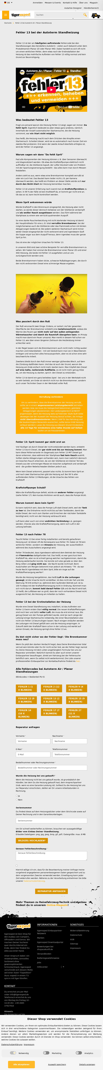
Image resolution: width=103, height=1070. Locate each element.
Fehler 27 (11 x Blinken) (75, 713)
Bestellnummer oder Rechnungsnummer (36, 762)
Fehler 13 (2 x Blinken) (51, 700)
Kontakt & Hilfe (70, 3)
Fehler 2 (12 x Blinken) (51, 688)
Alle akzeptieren (21, 1065)
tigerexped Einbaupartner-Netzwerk (49, 932)
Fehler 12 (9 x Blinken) (26, 700)
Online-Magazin (57, 905)
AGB (72, 939)
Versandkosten (44, 954)
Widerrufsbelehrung (79, 931)
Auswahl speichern (57, 1064)
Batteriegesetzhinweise (48, 958)
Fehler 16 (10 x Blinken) (24, 713)
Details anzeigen (87, 1064)
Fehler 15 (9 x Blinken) (77, 700)
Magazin (94, 3)
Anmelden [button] (38, 3)
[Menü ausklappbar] (5, 15)
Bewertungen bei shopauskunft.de (45, 948)
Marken (40, 938)
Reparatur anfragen (51, 891)
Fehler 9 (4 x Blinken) (76, 688)
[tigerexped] (18, 926)
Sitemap (74, 944)
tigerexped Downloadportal (50, 942)
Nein (20, 800)
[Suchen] (85, 15)
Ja (19, 796)
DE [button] (8, 3)
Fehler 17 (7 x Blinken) (51, 712)
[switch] (13, 1052)
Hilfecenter (42, 967)
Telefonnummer (60, 749)
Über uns (83, 3)
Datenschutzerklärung (34, 881)
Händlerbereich (91, 8)
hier (78, 661)
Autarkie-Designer (73, 8)
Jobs (39, 962)
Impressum (75, 948)
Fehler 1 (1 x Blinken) (25, 688)
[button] (96, 15)
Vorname (21, 736)
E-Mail (19, 749)
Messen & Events (53, 3)
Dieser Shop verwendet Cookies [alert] (51, 1019)
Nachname (58, 736)
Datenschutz (76, 935)
